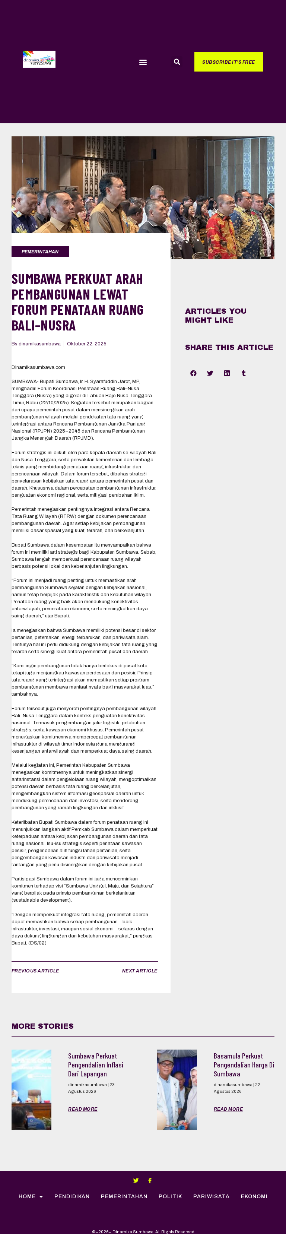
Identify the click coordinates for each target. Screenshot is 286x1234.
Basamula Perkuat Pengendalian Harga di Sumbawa (244, 1064)
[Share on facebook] (193, 373)
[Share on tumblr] (243, 373)
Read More (83, 1109)
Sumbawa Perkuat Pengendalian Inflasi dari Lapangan (96, 1064)
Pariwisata (211, 1196)
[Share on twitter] (210, 373)
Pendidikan (72, 1196)
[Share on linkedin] (227, 373)
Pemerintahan (124, 1196)
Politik (170, 1196)
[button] (143, 62)
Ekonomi (254, 1196)
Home (27, 1196)
